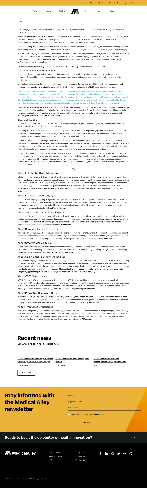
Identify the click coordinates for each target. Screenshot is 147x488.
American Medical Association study (49, 130)
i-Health (100, 36)
